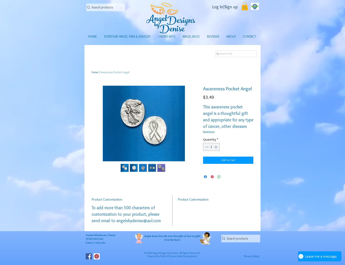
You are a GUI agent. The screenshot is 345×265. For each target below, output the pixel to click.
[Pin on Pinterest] (212, 177)
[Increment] (216, 147)
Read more (209, 131)
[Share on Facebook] (205, 177)
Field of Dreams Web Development (178, 256)
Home (95, 72)
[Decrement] (207, 147)
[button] (244, 6)
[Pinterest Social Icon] (97, 256)
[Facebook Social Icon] (89, 256)
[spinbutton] (211, 147)
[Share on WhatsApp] (219, 177)
